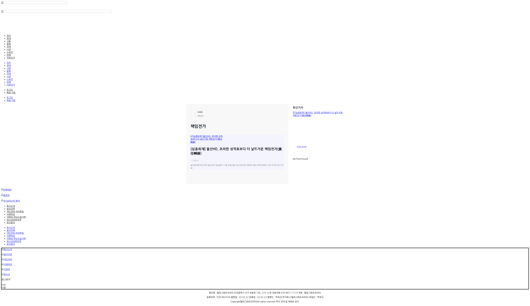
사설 (9, 49)
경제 (9, 38)
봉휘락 (196, 160)
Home (200, 112)
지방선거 (11, 58)
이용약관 (11, 214)
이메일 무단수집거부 (16, 217)
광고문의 (11, 222)
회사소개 (11, 206)
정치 (9, 36)
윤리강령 (11, 209)
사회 (9, 41)
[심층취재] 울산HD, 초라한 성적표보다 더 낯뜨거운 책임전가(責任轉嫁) (318, 132)
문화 (9, 44)
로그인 (10, 90)
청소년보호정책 (14, 220)
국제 (9, 47)
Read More (302, 147)
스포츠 (10, 52)
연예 (9, 55)
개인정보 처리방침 (15, 211)
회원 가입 (11, 92)
